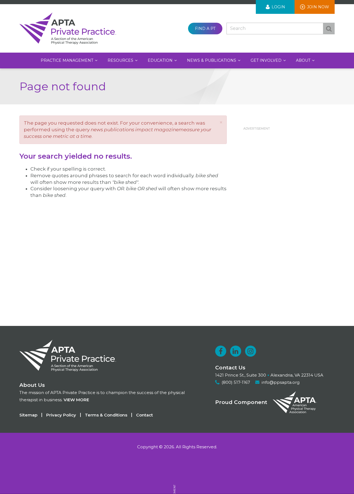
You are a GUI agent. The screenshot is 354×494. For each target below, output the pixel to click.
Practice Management (67, 60)
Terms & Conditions (106, 415)
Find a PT (205, 28)
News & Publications (212, 60)
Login (278, 6)
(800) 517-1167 (236, 382)
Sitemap (28, 415)
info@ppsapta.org (281, 382)
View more (76, 399)
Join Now (318, 6)
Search (329, 28)
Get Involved (267, 60)
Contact (144, 415)
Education (161, 60)
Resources (121, 60)
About (303, 60)
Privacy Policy (61, 415)
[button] (221, 122)
